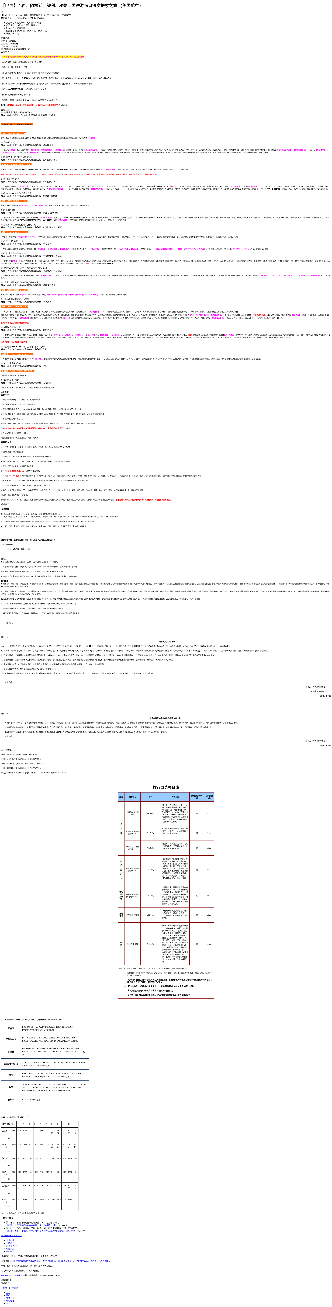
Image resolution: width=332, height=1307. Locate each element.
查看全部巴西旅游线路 (11, 1236)
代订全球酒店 (92, 1261)
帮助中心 (10, 1251)
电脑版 (15, 1288)
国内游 (21, 1261)
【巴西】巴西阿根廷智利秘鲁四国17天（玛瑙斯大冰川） (32, 1225)
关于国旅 (12, 1246)
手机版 (4, 1288)
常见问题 (10, 1240)
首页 (8, 1292)
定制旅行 (51, 1261)
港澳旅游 (34, 1261)
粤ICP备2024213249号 (11, 1275)
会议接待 (67, 1261)
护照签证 (10, 1243)
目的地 (9, 1295)
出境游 (14, 1261)
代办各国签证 (105, 1261)
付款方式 (10, 1249)
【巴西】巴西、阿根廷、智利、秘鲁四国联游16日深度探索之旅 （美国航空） (41, 1231)
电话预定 (10, 1301)
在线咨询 (10, 1298)
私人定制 (76, 1261)
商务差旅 (42, 1261)
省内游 (27, 1261)
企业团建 (59, 1261)
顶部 (8, 1303)
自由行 (83, 1261)
